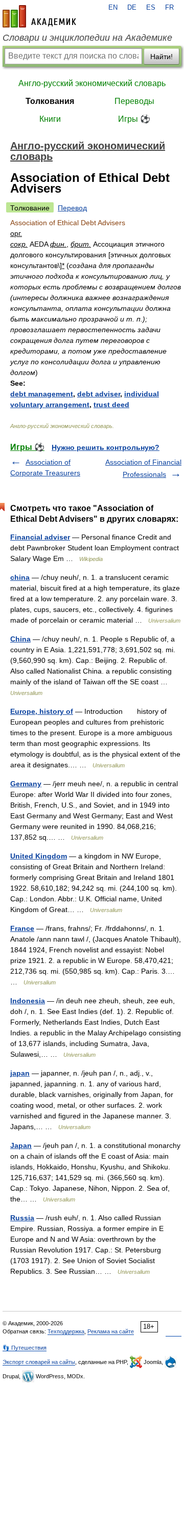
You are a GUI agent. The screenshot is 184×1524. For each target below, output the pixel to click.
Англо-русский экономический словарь (92, 83)
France (22, 928)
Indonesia (27, 1001)
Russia (22, 1218)
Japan (21, 1145)
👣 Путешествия (25, 1348)
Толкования (50, 101)
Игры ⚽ (134, 119)
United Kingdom (38, 856)
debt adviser (98, 394)
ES (150, 7)
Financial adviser (40, 537)
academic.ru (39, 16)
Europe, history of (41, 711)
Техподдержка (66, 1331)
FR (169, 7)
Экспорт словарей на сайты (39, 1362)
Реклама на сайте (110, 1331)
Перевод (72, 208)
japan (20, 1073)
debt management (41, 394)
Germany (25, 784)
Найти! (161, 56)
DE (131, 7)
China (20, 639)
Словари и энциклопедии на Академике (87, 38)
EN (113, 7)
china (20, 577)
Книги (50, 119)
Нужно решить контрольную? (105, 447)
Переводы (134, 101)
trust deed (111, 404)
